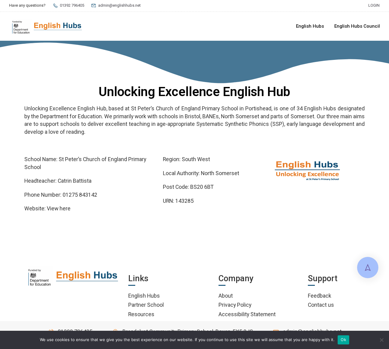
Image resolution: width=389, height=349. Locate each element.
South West (196, 159)
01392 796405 (72, 5)
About (226, 295)
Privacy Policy (235, 305)
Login (374, 5)
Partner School (146, 305)
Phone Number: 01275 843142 (60, 195)
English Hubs (310, 26)
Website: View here (47, 208)
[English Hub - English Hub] (47, 26)
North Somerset (220, 173)
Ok (343, 339)
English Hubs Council (357, 26)
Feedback (319, 295)
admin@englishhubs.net (119, 5)
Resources (141, 314)
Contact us (321, 305)
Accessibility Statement (247, 314)
